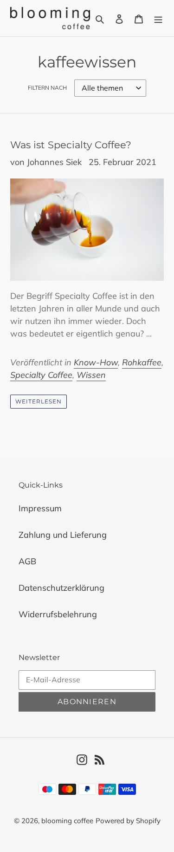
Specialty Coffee (41, 375)
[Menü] (158, 18)
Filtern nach (47, 87)
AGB (27, 561)
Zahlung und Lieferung (63, 534)
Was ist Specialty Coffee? (70, 145)
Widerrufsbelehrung (58, 614)
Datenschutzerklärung (61, 587)
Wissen (91, 375)
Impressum (40, 508)
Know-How (96, 362)
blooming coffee (67, 820)
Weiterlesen (38, 401)
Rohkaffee (141, 362)
